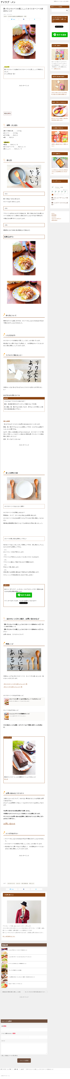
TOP (6, 1069)
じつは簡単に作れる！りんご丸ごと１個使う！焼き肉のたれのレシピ (22, 976)
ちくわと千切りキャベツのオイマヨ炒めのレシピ (18, 950)
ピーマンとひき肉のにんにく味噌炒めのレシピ (17, 963)
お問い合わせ (9, 824)
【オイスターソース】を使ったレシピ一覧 (15, 684)
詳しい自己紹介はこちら (9, 936)
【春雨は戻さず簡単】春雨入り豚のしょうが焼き (11, 991)
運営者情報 (54, 215)
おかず (5, 16)
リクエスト (54, 216)
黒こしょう (32, 883)
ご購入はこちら (57, 68)
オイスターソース (11, 883)
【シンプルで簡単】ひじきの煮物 (15, 970)
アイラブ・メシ (8, 2)
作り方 (6, 779)
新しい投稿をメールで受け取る (10, 1055)
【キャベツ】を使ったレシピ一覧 (12, 687)
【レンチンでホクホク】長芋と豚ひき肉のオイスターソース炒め (36, 991)
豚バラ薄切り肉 (25, 883)
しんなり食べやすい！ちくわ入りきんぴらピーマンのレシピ (20, 956)
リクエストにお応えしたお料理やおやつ (15, 16)
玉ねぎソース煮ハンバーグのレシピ (15, 983)
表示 (9, 113)
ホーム (53, 213)
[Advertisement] (24, 96)
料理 (25, 16)
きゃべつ (18, 883)
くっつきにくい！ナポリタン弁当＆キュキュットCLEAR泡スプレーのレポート (60, 171)
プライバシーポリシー (56, 218)
